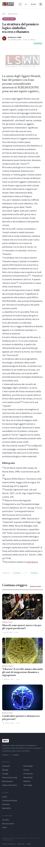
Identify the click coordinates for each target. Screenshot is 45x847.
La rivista (5, 820)
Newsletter (6, 808)
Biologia (5, 770)
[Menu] (40, 4)
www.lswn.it (32, 562)
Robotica (26, 781)
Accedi (33, 4)
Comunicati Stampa (9, 800)
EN (26, 4)
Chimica (26, 770)
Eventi (4, 797)
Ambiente (6, 766)
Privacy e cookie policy (8, 844)
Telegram (33, 573)
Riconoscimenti (8, 824)
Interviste (6, 804)
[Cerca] (20, 4)
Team (4, 827)
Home (3, 14)
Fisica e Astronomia (9, 777)
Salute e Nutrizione (9, 785)
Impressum (20, 844)
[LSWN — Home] (8, 4)
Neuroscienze (12, 14)
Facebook (16, 573)
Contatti (28, 844)
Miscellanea (27, 777)
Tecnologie (27, 785)
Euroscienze (28, 774)
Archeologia (28, 766)
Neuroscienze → (36, 586)
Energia (5, 774)
